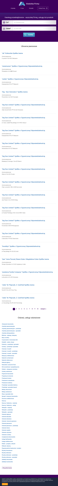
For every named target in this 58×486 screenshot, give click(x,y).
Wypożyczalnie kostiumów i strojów (11, 448)
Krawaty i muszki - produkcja (9, 351)
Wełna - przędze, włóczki (8, 443)
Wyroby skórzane (6, 452)
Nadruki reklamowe (7, 360)
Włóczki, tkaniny (6, 446)
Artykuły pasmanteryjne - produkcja (11, 328)
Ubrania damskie (6, 416)
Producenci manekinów (8, 380)
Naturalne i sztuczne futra (9, 364)
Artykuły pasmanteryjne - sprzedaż (11, 331)
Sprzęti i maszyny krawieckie (10, 396)
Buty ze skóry (5, 337)
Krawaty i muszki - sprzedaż (9, 353)
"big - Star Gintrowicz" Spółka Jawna (15, 92)
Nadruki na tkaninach (7, 358)
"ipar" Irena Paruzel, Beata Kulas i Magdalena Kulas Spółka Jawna (25, 259)
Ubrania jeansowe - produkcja (10, 425)
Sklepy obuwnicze (7, 389)
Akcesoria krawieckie (7, 324)
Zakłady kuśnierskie (7, 461)
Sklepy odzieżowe (7, 391)
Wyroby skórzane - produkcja (9, 455)
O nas (22, 8)
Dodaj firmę (42, 8)
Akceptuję (5, 484)
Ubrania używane (6, 432)
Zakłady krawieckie (7, 459)
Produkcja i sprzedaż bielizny (9, 385)
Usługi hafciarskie (7, 439)
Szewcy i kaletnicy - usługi (9, 405)
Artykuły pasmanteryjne (8, 326)
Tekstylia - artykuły (7, 407)
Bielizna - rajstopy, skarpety (9, 335)
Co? (7, 22)
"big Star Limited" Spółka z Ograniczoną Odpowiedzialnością (23, 105)
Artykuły (13, 8)
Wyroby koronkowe (7, 450)
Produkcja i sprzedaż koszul (9, 387)
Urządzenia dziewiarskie (8, 437)
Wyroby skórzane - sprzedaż (9, 457)
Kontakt (31, 8)
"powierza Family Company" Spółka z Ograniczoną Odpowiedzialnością (27, 272)
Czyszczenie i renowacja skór (10, 340)
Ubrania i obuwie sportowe (9, 421)
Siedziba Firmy (29, 4)
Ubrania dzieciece (6, 419)
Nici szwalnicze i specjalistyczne (10, 367)
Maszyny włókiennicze (8, 355)
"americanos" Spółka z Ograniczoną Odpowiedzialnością (22, 66)
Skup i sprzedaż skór (7, 394)
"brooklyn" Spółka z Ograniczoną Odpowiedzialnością (21, 246)
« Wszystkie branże (7, 468)
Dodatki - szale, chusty (8, 342)
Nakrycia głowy (6, 362)
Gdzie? (8, 28)
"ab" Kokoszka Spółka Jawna (12, 53)
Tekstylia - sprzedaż (7, 412)
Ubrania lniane (6, 428)
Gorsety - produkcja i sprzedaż (10, 346)
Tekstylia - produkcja (7, 410)
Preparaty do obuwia (7, 376)
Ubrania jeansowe (6, 56)
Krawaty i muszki (6, 349)
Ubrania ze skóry (6, 434)
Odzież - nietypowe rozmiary (9, 369)
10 (37, 309)
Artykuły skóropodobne (8, 333)
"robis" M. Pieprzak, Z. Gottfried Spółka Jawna (18, 285)
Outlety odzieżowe (7, 371)
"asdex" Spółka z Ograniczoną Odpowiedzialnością (20, 79)
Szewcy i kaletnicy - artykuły (9, 403)
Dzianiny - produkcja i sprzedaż (10, 344)
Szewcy (4, 400)
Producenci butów (6, 378)
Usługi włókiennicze (7, 441)
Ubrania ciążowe (6, 414)
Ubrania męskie (6, 430)
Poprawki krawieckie (7, 373)
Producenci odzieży (7, 382)
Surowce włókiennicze (8, 398)
